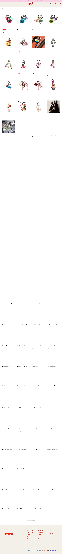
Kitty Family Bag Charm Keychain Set (37, 198)
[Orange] (4, 223)
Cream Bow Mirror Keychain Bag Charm (38, 345)
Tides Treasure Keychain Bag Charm (7, 385)
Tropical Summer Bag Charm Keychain (22, 428)
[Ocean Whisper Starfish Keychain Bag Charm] (4, 388)
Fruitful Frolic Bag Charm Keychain (37, 156)
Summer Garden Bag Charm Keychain (22, 550)
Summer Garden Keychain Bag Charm (22, 324)
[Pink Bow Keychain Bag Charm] (32, 306)
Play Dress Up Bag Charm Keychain (22, 92)
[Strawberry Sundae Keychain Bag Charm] (4, 96)
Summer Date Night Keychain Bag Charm (8, 49)
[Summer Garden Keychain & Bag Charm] (5, 327)
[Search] (57, 3)
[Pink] (32, 223)
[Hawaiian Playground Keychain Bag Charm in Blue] (48, 245)
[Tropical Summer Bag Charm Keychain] (4, 431)
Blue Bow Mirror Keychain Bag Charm (52, 345)
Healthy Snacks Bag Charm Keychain (7, 508)
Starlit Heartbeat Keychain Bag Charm (52, 385)
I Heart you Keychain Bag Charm (36, 241)
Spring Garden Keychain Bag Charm (37, 324)
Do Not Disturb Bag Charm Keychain (37, 177)
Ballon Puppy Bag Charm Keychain (22, 134)
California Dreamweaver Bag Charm (52, 114)
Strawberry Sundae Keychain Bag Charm (52, 71)
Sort (3, 8)
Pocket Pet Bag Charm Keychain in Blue (52, 134)
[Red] (33, 223)
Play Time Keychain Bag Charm (36, 263)
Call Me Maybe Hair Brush (6, 366)
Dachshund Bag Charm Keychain (22, 530)
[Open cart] (60, 3)
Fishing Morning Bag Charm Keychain (7, 468)
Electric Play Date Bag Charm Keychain (8, 198)
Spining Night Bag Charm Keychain (7, 134)
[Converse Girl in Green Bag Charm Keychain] (32, 512)
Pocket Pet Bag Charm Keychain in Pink (8, 156)
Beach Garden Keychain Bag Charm (7, 324)
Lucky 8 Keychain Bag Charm (51, 282)
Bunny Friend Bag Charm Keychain (52, 407)
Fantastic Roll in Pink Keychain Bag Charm (23, 49)
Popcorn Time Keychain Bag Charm (22, 366)
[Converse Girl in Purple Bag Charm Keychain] (20, 511)
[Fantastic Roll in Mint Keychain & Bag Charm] (20, 53)
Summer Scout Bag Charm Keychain (52, 489)
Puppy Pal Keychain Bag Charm (36, 366)
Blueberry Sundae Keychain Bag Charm (8, 92)
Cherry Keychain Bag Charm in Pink (22, 71)
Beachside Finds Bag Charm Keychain (22, 468)
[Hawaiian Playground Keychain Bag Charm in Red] (47, 245)
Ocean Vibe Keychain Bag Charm (37, 385)
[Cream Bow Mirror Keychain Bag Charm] (32, 348)
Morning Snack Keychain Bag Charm (7, 345)
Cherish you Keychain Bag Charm (22, 241)
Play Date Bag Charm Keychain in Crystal (38, 134)
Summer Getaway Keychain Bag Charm (8, 71)
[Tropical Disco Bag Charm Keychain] (5, 431)
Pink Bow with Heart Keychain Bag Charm (38, 71)
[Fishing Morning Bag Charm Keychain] (33, 471)
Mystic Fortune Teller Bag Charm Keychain (23, 489)
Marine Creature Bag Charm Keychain (52, 449)
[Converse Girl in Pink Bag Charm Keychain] (17, 511)
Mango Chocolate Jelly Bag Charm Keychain (53, 198)
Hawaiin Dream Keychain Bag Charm (52, 49)
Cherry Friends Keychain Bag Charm (7, 303)
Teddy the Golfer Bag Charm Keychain (52, 468)
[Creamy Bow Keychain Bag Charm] (33, 306)
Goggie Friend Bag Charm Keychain (52, 428)
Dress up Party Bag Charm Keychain (7, 114)
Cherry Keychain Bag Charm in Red (22, 263)
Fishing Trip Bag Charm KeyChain (37, 468)
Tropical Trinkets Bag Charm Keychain (52, 550)
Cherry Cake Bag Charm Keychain (7, 489)
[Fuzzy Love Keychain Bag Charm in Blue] (17, 285)
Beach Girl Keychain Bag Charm (21, 407)
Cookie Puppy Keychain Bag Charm (7, 241)
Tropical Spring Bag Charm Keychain (7, 428)
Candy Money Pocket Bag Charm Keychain (23, 219)
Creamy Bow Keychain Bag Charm (37, 407)
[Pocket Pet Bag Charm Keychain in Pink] (48, 137)
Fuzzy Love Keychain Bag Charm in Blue (23, 282)
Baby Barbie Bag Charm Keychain (22, 114)
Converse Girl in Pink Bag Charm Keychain (23, 508)
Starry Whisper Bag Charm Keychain (52, 530)
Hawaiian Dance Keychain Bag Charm (37, 282)
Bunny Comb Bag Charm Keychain (37, 114)
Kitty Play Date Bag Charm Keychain (22, 198)
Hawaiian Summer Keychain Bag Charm (52, 303)
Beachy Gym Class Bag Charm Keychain (23, 177)
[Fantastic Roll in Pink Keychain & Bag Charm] (17, 53)
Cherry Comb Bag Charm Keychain (7, 449)
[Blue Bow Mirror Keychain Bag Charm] (33, 348)
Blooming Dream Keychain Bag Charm (52, 263)
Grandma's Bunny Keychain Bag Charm (52, 219)
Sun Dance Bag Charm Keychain (21, 449)
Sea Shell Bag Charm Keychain (51, 366)
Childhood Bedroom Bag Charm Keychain (38, 92)
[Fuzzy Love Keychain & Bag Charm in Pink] (4, 285)
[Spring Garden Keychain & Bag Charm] (4, 327)
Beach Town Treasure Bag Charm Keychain (38, 489)
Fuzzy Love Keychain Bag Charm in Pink (8, 282)
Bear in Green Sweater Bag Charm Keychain (8, 550)
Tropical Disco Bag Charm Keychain (37, 428)
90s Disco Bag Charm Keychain (36, 449)
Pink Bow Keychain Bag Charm (36, 303)
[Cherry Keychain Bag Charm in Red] (17, 266)
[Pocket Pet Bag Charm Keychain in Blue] (47, 137)
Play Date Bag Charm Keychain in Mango (23, 156)
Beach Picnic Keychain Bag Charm (7, 263)
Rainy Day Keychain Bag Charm (6, 407)
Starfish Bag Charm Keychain (36, 530)
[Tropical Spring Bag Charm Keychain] (35, 431)
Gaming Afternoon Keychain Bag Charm (52, 324)
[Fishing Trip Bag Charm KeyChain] (4, 471)
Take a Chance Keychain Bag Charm (22, 345)
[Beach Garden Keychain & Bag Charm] (20, 327)
